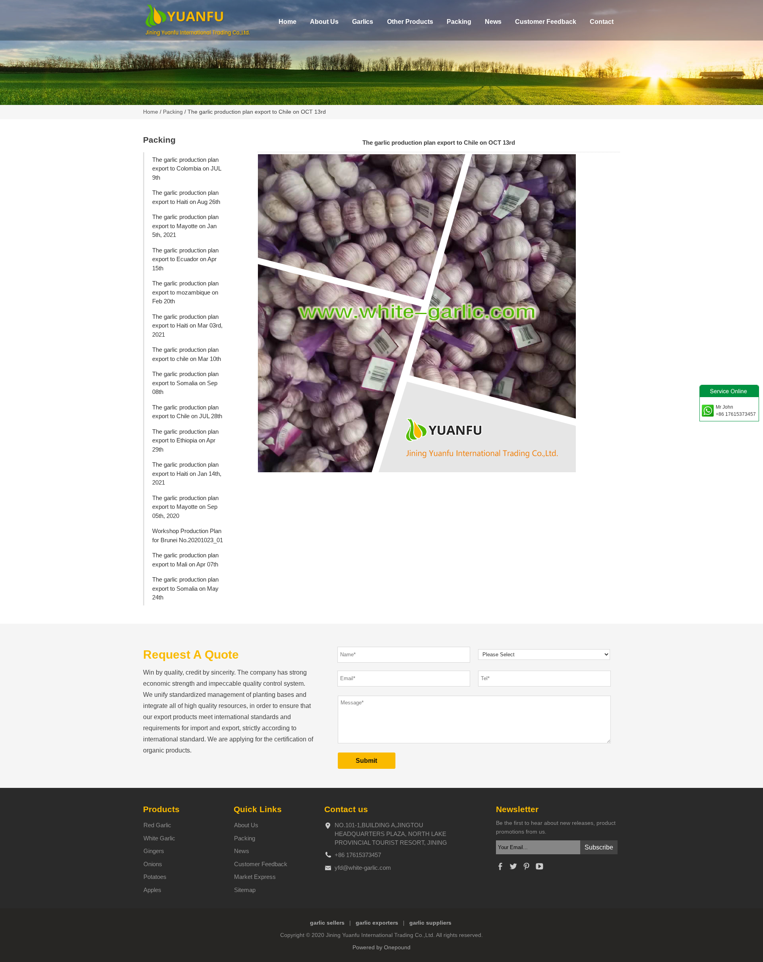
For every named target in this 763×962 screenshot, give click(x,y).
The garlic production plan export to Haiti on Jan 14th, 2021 (186, 473)
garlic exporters (377, 923)
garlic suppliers (430, 923)
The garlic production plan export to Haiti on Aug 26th (186, 197)
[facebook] (500, 868)
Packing (459, 21)
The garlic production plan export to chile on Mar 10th (186, 354)
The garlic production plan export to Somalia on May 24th (185, 588)
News (493, 21)
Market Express (255, 876)
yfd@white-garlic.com (363, 867)
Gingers (153, 851)
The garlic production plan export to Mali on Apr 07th (185, 560)
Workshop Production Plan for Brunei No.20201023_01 (187, 535)
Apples (152, 889)
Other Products (410, 21)
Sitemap (245, 889)
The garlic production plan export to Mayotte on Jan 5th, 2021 (185, 225)
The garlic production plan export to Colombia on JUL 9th (186, 168)
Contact (602, 21)
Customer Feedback (545, 21)
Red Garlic (157, 825)
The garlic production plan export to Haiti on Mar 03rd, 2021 (187, 325)
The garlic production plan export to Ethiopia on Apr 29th (185, 440)
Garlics (362, 21)
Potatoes (155, 876)
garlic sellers (327, 923)
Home (287, 21)
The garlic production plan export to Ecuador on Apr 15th (185, 259)
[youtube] (539, 868)
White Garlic (159, 838)
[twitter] (513, 868)
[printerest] (526, 868)
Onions (152, 864)
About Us (324, 21)
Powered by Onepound (381, 947)
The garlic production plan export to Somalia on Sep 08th (185, 382)
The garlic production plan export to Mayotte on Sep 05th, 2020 (185, 507)
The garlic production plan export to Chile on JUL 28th (187, 412)
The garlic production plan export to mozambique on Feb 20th (185, 292)
